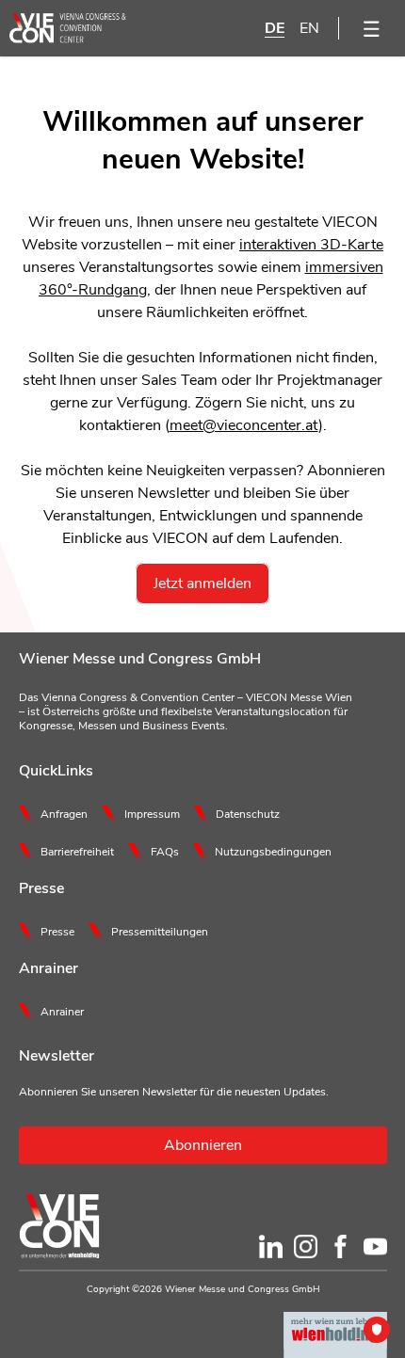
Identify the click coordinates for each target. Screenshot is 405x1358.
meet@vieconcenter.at (244, 425)
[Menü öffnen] (372, 28)
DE (274, 28)
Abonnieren (203, 1145)
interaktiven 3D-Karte (311, 244)
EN (309, 28)
